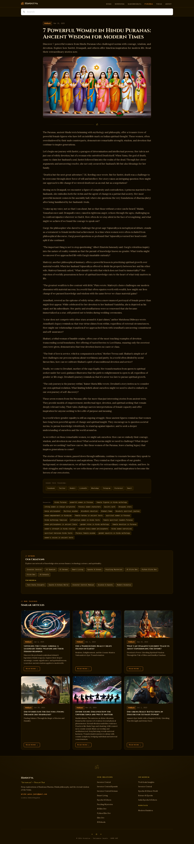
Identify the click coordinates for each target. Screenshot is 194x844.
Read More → (32, 669)
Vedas (159, 4)
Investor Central (34, 569)
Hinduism (120, 4)
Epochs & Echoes (94, 569)
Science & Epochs (105, 585)
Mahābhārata (134, 4)
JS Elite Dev (132, 569)
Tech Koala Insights (35, 585)
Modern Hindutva (124, 585)
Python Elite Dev (149, 569)
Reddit (72, 488)
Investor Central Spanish (107, 786)
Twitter (62, 488)
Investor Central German (107, 791)
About (168, 4)
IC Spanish (50, 569)
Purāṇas (149, 4)
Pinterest (119, 488)
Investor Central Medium (83, 585)
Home (109, 4)
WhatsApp (95, 488)
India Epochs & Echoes (147, 800)
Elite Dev (31, 574)
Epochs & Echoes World (58, 585)
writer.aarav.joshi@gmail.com (34, 794)
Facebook (51, 488)
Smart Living (77, 569)
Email (129, 488)
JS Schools (44, 574)
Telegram (106, 488)
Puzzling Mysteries (114, 569)
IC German (64, 569)
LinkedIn (83, 488)
